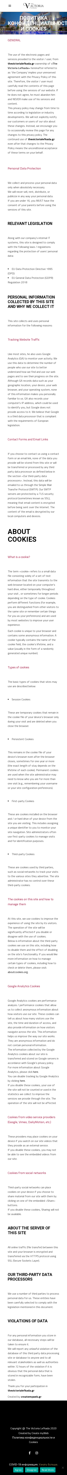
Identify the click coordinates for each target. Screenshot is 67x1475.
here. (36, 1072)
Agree (18, 1469)
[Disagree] (62, 1467)
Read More (48, 1469)
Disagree (32, 1469)
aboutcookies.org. (18, 972)
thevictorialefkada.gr (21, 63)
